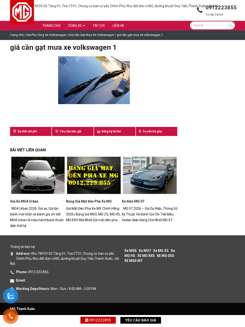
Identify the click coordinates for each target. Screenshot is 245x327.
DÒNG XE (75, 26)
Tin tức (99, 26)
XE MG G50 (165, 256)
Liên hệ (118, 26)
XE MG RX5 (146, 256)
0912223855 (100, 320)
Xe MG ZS (161, 251)
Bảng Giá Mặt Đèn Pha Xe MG (89, 201)
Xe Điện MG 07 (133, 201)
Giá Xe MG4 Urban (24, 201)
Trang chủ (51, 26)
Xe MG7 (145, 251)
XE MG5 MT (133, 261)
